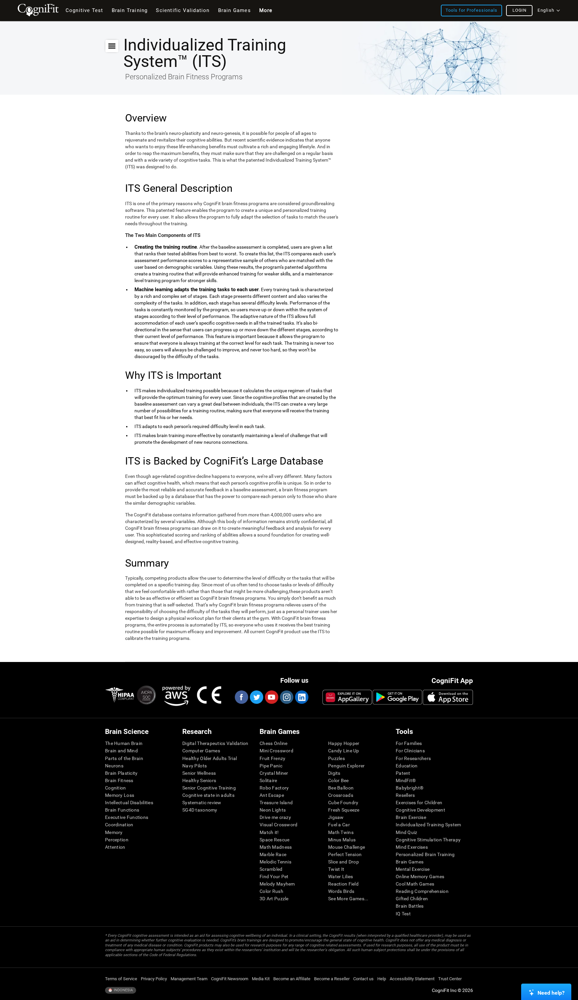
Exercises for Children (419, 802)
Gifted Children (412, 898)
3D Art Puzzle (274, 898)
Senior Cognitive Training (209, 787)
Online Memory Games (420, 876)
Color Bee (338, 780)
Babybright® (409, 787)
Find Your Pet (274, 876)
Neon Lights (273, 810)
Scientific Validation (182, 10)
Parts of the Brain (124, 758)
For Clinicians (410, 750)
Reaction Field (343, 884)
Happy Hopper (343, 743)
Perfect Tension (345, 854)
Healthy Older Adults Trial (209, 758)
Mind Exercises (412, 847)
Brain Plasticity (121, 773)
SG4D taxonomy (199, 810)
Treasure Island (276, 802)
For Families (409, 743)
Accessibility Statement (412, 978)
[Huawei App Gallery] (347, 697)
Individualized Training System (428, 824)
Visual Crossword (278, 824)
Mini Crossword (276, 750)
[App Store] (448, 697)
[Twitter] (256, 697)
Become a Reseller (332, 978)
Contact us (363, 978)
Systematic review (201, 802)
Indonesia (123, 990)
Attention (115, 847)
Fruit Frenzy (272, 758)
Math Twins (341, 832)
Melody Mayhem (277, 884)
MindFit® (406, 780)
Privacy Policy (154, 978)
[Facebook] (241, 697)
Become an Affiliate (291, 978)
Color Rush (271, 891)
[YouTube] (271, 697)
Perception (116, 839)
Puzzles (336, 758)
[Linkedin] (301, 697)
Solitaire (268, 780)
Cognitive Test (84, 10)
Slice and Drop (343, 861)
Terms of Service (121, 978)
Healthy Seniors (199, 780)
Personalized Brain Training (425, 854)
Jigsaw (336, 817)
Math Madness (276, 847)
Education (407, 765)
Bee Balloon (341, 787)
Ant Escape (272, 795)
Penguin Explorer (346, 765)
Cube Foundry (343, 802)
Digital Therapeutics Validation (215, 743)
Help (381, 978)
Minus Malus (342, 839)
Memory (114, 832)
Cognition (115, 787)
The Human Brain (123, 743)
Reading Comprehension (422, 891)
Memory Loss (119, 795)
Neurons (114, 765)
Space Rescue (274, 839)
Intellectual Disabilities (129, 802)
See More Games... (348, 898)
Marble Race (273, 854)
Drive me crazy (275, 817)
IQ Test (403, 913)
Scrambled (271, 869)
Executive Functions (126, 817)
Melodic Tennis (275, 861)
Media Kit (261, 978)
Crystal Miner (274, 773)
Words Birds (341, 891)
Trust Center (450, 978)
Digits (334, 773)
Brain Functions (122, 810)
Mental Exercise (412, 869)
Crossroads (340, 795)
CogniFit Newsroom (229, 978)
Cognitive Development (420, 810)
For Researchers (413, 758)
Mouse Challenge (346, 847)
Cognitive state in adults (208, 795)
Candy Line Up (343, 750)
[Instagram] (286, 697)
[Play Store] (397, 697)
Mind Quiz (406, 832)
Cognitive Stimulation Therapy (428, 839)
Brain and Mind (121, 750)
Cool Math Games (415, 884)
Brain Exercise (411, 817)
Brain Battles (410, 906)
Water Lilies (340, 876)
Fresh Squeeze (344, 810)
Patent (403, 773)
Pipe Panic (271, 765)
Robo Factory (274, 787)
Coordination (119, 824)
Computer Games (201, 750)
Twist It (336, 869)
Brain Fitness (119, 780)
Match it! (269, 832)
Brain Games (409, 861)
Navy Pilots (194, 765)
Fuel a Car (339, 824)
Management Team (189, 978)
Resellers (405, 795)
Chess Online (273, 743)
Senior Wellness (199, 773)
